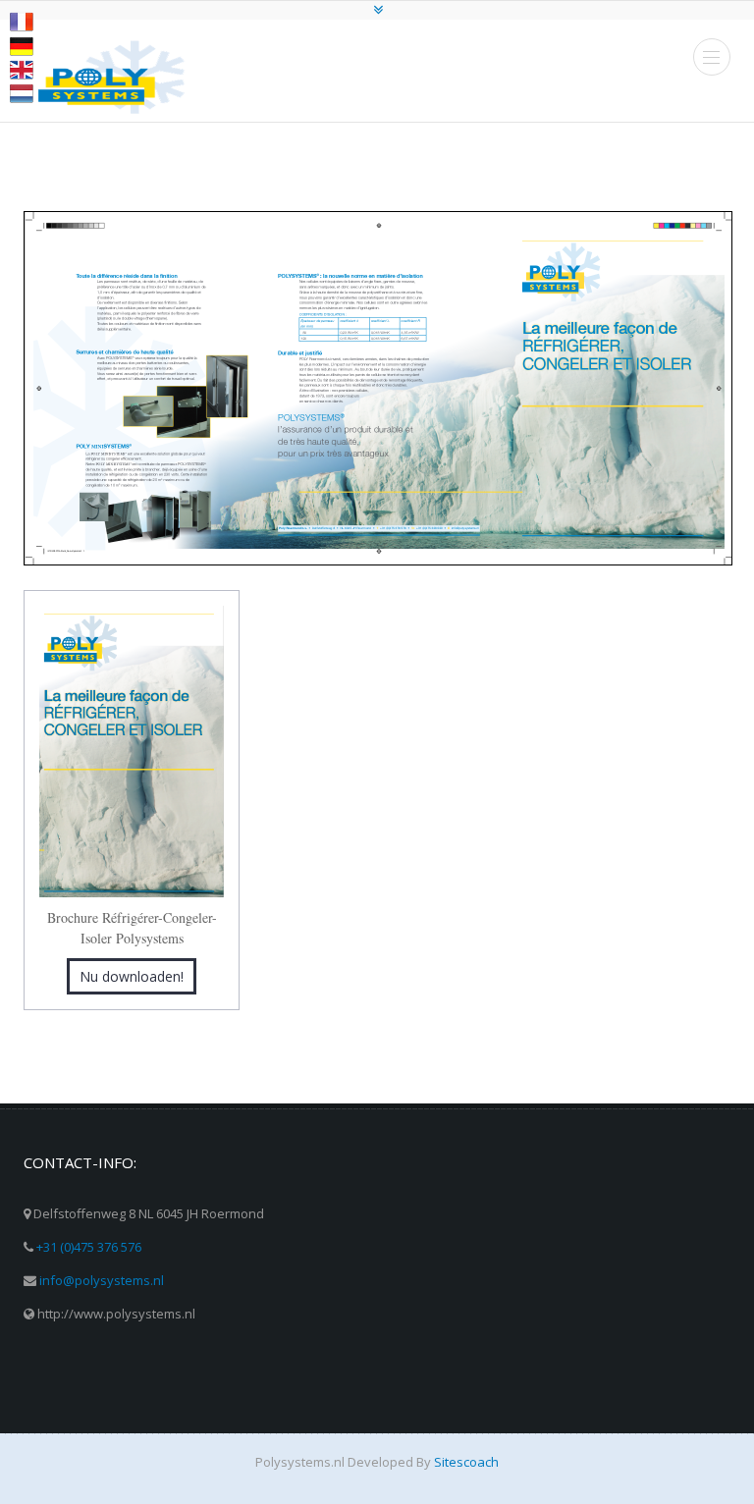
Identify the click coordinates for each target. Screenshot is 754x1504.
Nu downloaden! (132, 976)
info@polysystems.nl (101, 1280)
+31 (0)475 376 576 (88, 1247)
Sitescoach (466, 1462)
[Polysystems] (112, 77)
